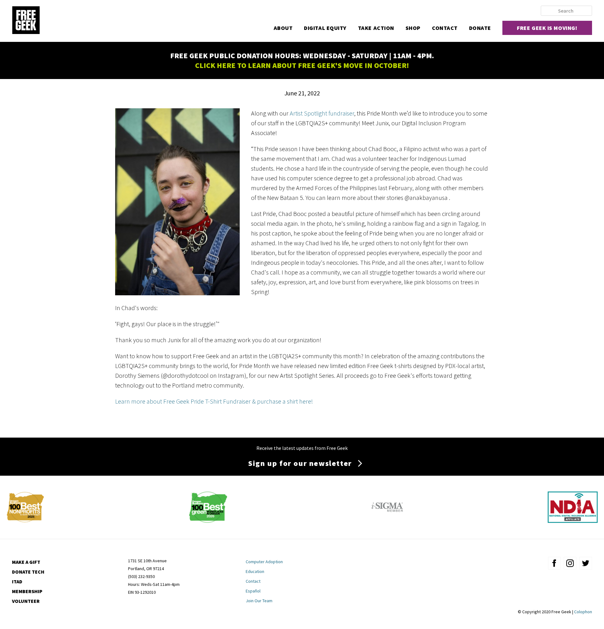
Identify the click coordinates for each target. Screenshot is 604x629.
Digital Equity (325, 27)
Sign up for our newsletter (300, 463)
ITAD (17, 581)
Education (255, 571)
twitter (585, 563)
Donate (480, 27)
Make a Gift (26, 562)
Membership (27, 591)
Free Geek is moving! (547, 27)
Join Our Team (259, 601)
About (283, 27)
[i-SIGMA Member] (387, 520)
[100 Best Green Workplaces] (208, 520)
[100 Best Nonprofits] (25, 520)
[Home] (26, 20)
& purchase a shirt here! (282, 401)
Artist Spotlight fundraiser (322, 113)
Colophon (583, 612)
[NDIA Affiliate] (573, 520)
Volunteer (26, 601)
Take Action (376, 27)
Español (253, 591)
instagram (570, 563)
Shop (413, 27)
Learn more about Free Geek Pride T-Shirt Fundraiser (183, 401)
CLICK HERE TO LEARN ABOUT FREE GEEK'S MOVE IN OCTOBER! (302, 65)
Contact (445, 27)
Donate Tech (28, 572)
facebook (554, 563)
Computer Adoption (264, 561)
